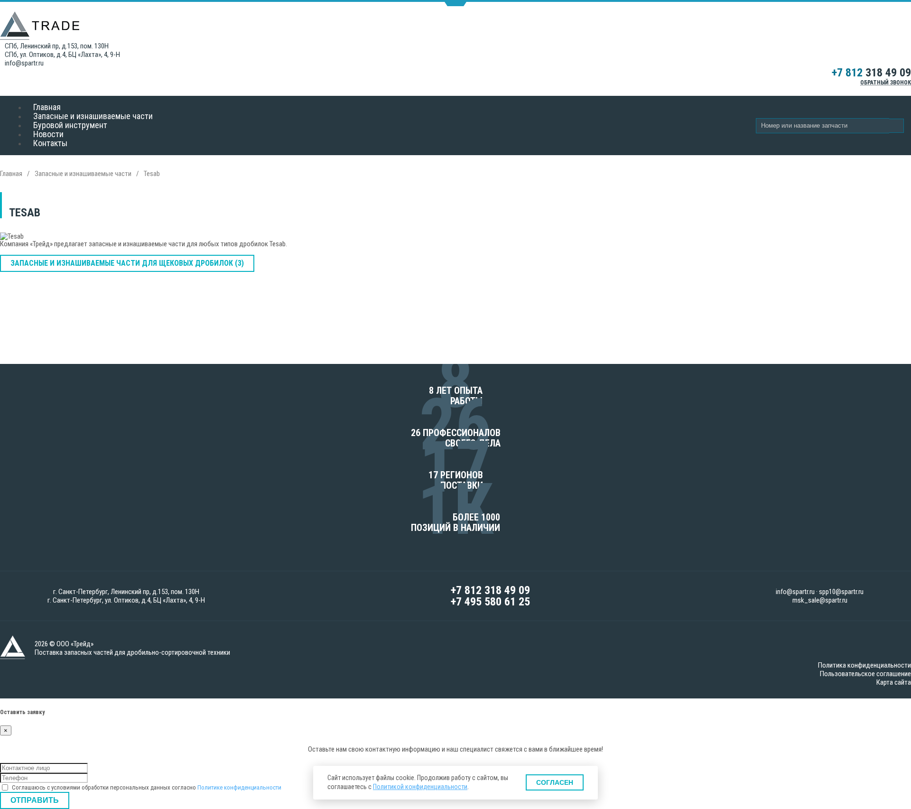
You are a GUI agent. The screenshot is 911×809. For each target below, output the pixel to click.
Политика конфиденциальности (864, 665)
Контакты (50, 143)
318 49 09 (871, 72)
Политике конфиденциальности (239, 787)
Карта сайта (893, 682)
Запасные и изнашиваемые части (83, 173)
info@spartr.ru (24, 63)
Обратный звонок (885, 82)
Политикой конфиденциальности (420, 786)
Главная (11, 173)
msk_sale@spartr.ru (819, 600)
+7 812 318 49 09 (490, 590)
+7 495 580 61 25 (490, 601)
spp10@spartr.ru (841, 591)
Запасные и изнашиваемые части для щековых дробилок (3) (127, 263)
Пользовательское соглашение (865, 674)
